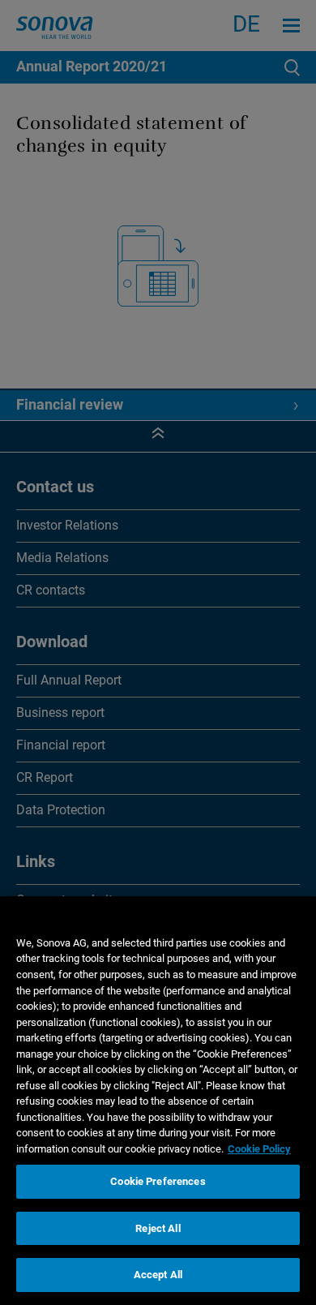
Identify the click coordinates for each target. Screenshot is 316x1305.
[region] (158, 1100)
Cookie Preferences (157, 1181)
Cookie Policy (259, 1149)
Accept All (158, 1275)
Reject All (157, 1228)
